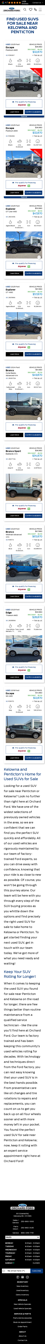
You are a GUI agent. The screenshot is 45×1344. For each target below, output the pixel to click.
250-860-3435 (27, 1228)
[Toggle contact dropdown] (42, 2)
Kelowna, (17, 1216)
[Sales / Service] (35, 9)
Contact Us (22, 1340)
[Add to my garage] (39, 95)
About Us (22, 1336)
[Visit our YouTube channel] (22, 1277)
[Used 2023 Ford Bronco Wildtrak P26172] (24, 568)
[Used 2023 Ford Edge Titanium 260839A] (24, 648)
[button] (24, 104)
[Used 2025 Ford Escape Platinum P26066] (24, 164)
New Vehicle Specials (22, 1304)
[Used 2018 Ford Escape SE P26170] (24, 729)
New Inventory (22, 1286)
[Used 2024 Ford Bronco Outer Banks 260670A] (24, 406)
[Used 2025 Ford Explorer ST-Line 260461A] (24, 245)
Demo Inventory (22, 1295)
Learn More (14, 112)
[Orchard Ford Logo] (13, 9)
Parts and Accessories (22, 1318)
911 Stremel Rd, (22, 1214)
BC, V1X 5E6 (26, 1216)
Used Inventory (22, 1290)
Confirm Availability (33, 112)
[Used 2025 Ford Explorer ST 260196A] (24, 325)
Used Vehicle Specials (22, 1308)
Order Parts (22, 1326)
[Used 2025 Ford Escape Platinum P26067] (24, 83)
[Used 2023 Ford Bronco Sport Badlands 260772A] (24, 487)
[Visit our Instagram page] (27, 1277)
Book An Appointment (22, 1322)
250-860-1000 (27, 1221)
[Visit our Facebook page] (17, 1277)
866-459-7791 (27, 1233)
